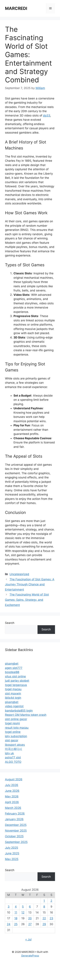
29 (44, 924)
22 (44, 918)
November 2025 (16, 830)
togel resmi (12, 723)
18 (15, 918)
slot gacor (11, 740)
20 (30, 918)
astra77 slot (13, 757)
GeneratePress (30, 955)
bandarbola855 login (19, 710)
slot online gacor (16, 719)
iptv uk (9, 753)
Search (9, 623)
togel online (12, 732)
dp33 (46, 115)
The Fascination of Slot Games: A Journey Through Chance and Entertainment (29, 584)
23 (51, 918)
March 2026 (13, 808)
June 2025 (12, 853)
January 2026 (14, 819)
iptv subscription (16, 736)
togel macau (13, 689)
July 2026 (11, 785)
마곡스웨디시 (13, 749)
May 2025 (11, 859)
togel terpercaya (16, 685)
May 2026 (11, 796)
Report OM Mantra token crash (25, 714)
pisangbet (11, 663)
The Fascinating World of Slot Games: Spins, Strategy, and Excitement (27, 599)
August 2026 (13, 779)
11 (15, 912)
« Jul (28, 939)
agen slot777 (13, 668)
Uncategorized (19, 574)
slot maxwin (13, 693)
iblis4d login (13, 697)
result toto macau (16, 727)
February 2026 (15, 813)
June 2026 (12, 790)
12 (22, 912)
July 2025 (11, 847)
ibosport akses (15, 744)
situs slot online (15, 676)
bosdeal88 (12, 672)
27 (30, 924)
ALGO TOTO (13, 761)
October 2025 (14, 836)
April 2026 (12, 802)
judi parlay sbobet (17, 680)
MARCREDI (16, 8)
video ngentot (14, 706)
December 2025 (15, 825)
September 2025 (16, 842)
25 (16, 924)
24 (8, 924)
